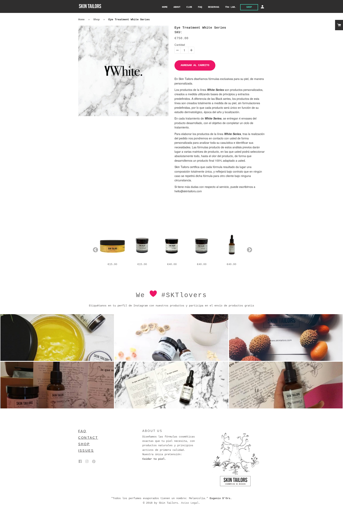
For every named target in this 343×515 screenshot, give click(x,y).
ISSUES (86, 450)
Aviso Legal (189, 502)
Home (81, 19)
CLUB (189, 7)
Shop (96, 19)
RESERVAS (213, 7)
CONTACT (88, 437)
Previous (94, 249)
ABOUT (176, 7)
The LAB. (230, 7)
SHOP (249, 7)
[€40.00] (172, 245)
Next (249, 249)
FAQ (200, 7)
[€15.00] (112, 245)
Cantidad (179, 45)
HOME (165, 7)
